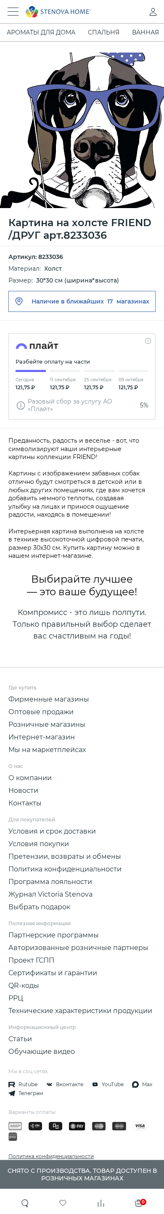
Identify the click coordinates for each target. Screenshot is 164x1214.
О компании (30, 778)
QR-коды (23, 986)
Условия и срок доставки (52, 831)
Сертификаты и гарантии (52, 973)
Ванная (145, 32)
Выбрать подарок (39, 907)
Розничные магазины (46, 724)
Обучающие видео (41, 1052)
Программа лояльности (50, 882)
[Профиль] (136, 12)
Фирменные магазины (48, 699)
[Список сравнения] (101, 1203)
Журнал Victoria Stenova (50, 894)
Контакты (25, 803)
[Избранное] (63, 1203)
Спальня (103, 32)
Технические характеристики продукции (80, 1011)
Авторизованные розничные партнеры (78, 948)
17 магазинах (128, 301)
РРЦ (15, 998)
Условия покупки (38, 844)
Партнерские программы (53, 935)
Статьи (20, 1039)
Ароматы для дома (41, 32)
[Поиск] (25, 1203)
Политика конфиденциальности (65, 869)
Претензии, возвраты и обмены (64, 856)
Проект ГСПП (31, 960)
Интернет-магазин (41, 737)
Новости (23, 790)
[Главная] (70, 11)
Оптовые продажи (41, 712)
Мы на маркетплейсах (47, 750)
